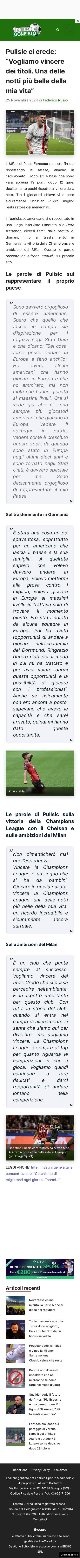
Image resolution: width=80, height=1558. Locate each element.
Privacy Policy (40, 1470)
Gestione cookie (69, 1554)
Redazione (20, 1470)
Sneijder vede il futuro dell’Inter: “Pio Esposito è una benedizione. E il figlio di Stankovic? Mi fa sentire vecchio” (45, 1404)
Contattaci (40, 1519)
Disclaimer (60, 1470)
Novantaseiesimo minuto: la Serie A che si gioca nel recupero (46, 1305)
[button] (57, 30)
